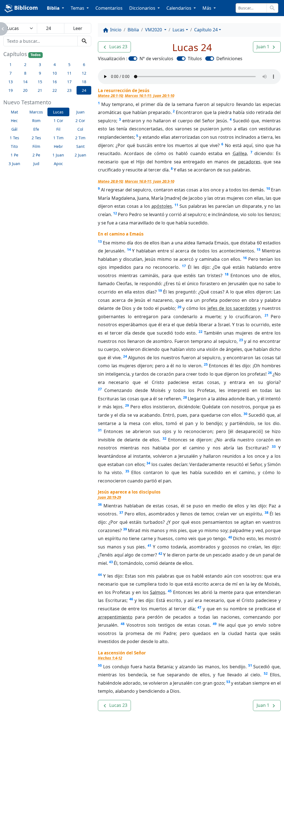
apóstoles (161, 206)
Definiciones (229, 58)
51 (250, 665)
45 (170, 591)
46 (131, 599)
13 (100, 241)
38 (266, 512)
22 (200, 331)
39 (125, 529)
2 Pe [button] (36, 155)
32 (164, 438)
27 (100, 389)
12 (115, 213)
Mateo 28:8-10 (110, 181)
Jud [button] (36, 163)
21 (266, 315)
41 (149, 545)
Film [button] (36, 146)
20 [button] (25, 90)
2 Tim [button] (80, 137)
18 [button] (84, 81)
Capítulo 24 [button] (206, 30)
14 (129, 249)
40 (230, 537)
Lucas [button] (58, 112)
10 (268, 188)
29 (127, 405)
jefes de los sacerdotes (232, 308)
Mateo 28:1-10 (110, 95)
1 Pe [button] (14, 155)
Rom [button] (36, 120)
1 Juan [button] (58, 155)
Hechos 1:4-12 (110, 658)
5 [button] (69, 64)
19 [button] (10, 90)
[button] (114, 46)
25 (206, 364)
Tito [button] (14, 146)
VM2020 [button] (154, 30)
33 (274, 446)
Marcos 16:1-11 (138, 95)
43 (111, 562)
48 (123, 623)
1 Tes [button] (14, 137)
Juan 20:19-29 (109, 497)
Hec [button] (14, 120)
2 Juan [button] (80, 155)
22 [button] (54, 90)
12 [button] (84, 73)
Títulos (195, 58)
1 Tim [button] (58, 137)
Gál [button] (14, 129)
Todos (35, 54)
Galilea (240, 153)
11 (176, 205)
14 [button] (25, 81)
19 (160, 290)
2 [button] (25, 64)
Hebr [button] (58, 146)
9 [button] (40, 73)
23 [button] (69, 90)
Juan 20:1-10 (163, 95)
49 (215, 623)
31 (100, 430)
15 (258, 249)
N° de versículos (156, 58)
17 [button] (69, 81)
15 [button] (40, 81)
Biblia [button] (54, 8)
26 (270, 372)
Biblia (133, 30)
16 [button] (54, 81)
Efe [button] (36, 129)
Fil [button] (58, 129)
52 (266, 673)
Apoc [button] (58, 163)
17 (184, 266)
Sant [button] (80, 146)
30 (245, 413)
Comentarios (109, 8)
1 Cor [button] (58, 120)
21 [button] (40, 90)
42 (160, 553)
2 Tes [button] (36, 137)
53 (228, 681)
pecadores (249, 162)
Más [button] (207, 8)
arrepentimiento (115, 617)
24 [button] (84, 90)
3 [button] (40, 64)
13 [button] (10, 81)
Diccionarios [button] (142, 8)
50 (100, 665)
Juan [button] (80, 112)
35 (127, 471)
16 (245, 258)
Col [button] (80, 129)
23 (241, 340)
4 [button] (55, 64)
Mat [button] (14, 112)
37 (121, 512)
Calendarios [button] (179, 8)
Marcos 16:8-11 (138, 181)
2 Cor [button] (80, 120)
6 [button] (84, 64)
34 (148, 463)
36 (100, 504)
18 (227, 274)
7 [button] (10, 73)
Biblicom (25, 7)
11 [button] (69, 73)
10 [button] (54, 73)
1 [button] (10, 64)
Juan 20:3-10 (163, 181)
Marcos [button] (36, 112)
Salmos (157, 592)
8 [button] (25, 73)
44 (100, 574)
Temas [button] (78, 8)
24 (125, 356)
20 (179, 307)
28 (185, 397)
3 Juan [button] (14, 163)
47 (199, 607)
